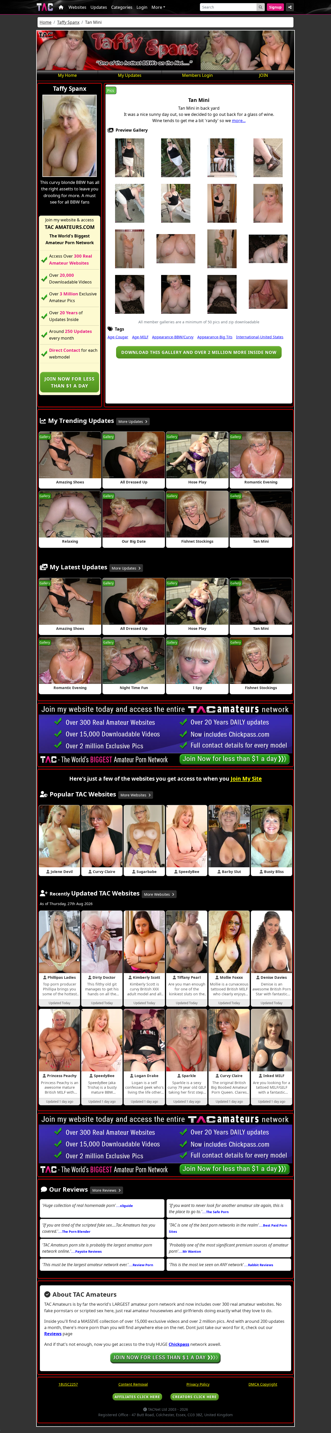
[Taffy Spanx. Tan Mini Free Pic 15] (268, 248)
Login (142, 7)
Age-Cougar (118, 336)
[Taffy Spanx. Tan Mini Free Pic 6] (130, 203)
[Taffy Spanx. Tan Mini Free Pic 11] (130, 248)
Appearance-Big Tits (214, 336)
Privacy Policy (197, 1384)
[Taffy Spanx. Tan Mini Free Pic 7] (176, 203)
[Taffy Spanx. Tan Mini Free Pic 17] (130, 294)
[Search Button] (261, 7)
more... (239, 120)
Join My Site (246, 778)
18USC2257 (68, 1384)
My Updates (129, 75)
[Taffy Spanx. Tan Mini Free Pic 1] (130, 157)
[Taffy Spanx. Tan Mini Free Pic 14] (222, 248)
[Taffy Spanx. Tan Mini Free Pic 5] (268, 157)
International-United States (259, 336)
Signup (275, 7)
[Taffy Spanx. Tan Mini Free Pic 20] (268, 294)
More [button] (157, 7)
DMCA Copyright (263, 1384)
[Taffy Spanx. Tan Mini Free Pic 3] (222, 157)
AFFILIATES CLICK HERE (137, 1396)
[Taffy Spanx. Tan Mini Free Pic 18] (176, 294)
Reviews (53, 1334)
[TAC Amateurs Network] (45, 7)
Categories (121, 7)
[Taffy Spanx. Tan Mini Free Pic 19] (222, 294)
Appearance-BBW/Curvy (172, 336)
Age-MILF (140, 336)
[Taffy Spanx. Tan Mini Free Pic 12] (175, 248)
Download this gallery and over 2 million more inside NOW (198, 352)
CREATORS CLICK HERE (194, 1396)
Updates (99, 7)
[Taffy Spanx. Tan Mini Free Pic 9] (222, 203)
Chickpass (179, 1344)
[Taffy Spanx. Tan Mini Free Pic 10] (268, 203)
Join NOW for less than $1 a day (69, 382)
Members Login (197, 75)
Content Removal (133, 1384)
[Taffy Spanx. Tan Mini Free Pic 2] (176, 157)
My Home (67, 75)
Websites (77, 7)
